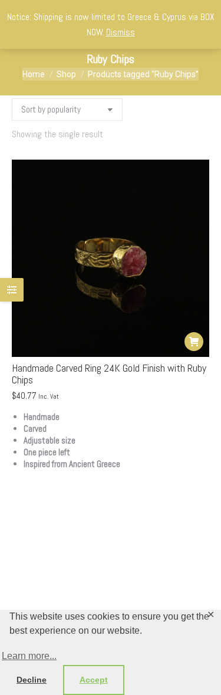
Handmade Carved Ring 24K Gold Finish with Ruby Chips (109, 373)
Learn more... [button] (29, 656)
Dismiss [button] (120, 32)
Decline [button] (32, 679)
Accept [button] (94, 679)
